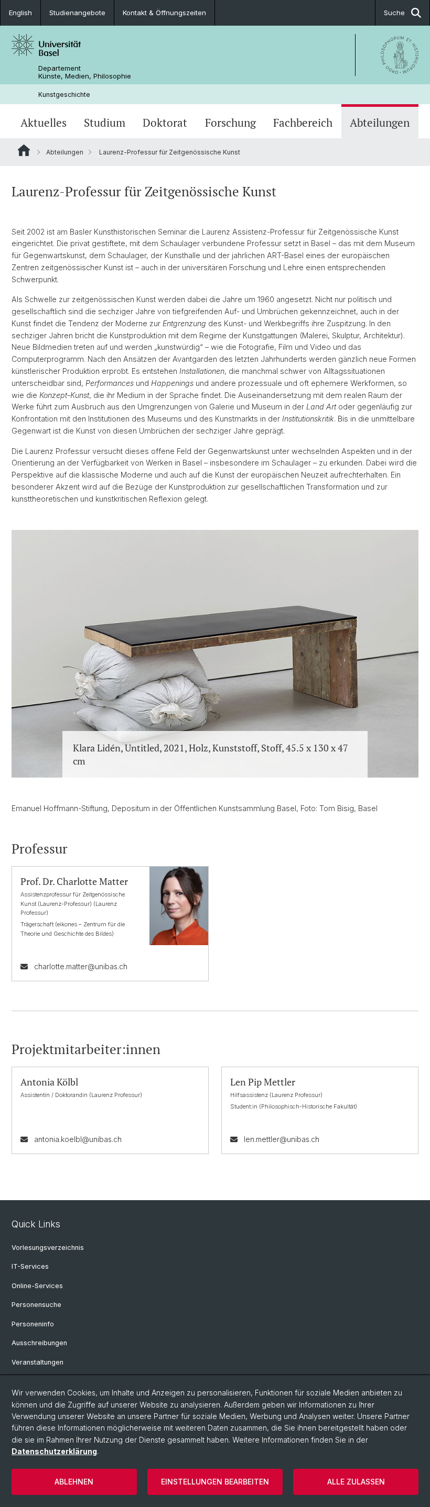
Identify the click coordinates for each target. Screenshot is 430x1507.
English (20, 12)
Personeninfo (33, 1324)
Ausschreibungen (39, 1343)
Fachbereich (302, 122)
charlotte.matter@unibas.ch (80, 966)
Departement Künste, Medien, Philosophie (84, 72)
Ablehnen (74, 1481)
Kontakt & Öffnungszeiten (164, 12)
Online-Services (37, 1286)
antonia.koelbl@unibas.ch (78, 1139)
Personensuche (36, 1305)
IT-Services (30, 1266)
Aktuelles (43, 122)
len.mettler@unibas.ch (281, 1139)
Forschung (230, 122)
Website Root (24, 150)
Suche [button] (394, 12)
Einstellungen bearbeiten (215, 1481)
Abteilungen (380, 122)
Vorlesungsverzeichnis (48, 1247)
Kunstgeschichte (64, 94)
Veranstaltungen (37, 1362)
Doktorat (165, 122)
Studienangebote (77, 12)
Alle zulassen (356, 1481)
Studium (104, 122)
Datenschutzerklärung (54, 1451)
